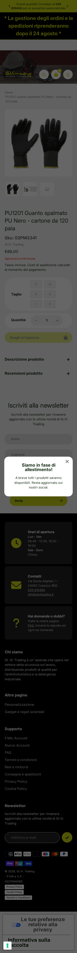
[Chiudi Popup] (67, 461)
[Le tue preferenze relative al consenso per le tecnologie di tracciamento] (7, 946)
